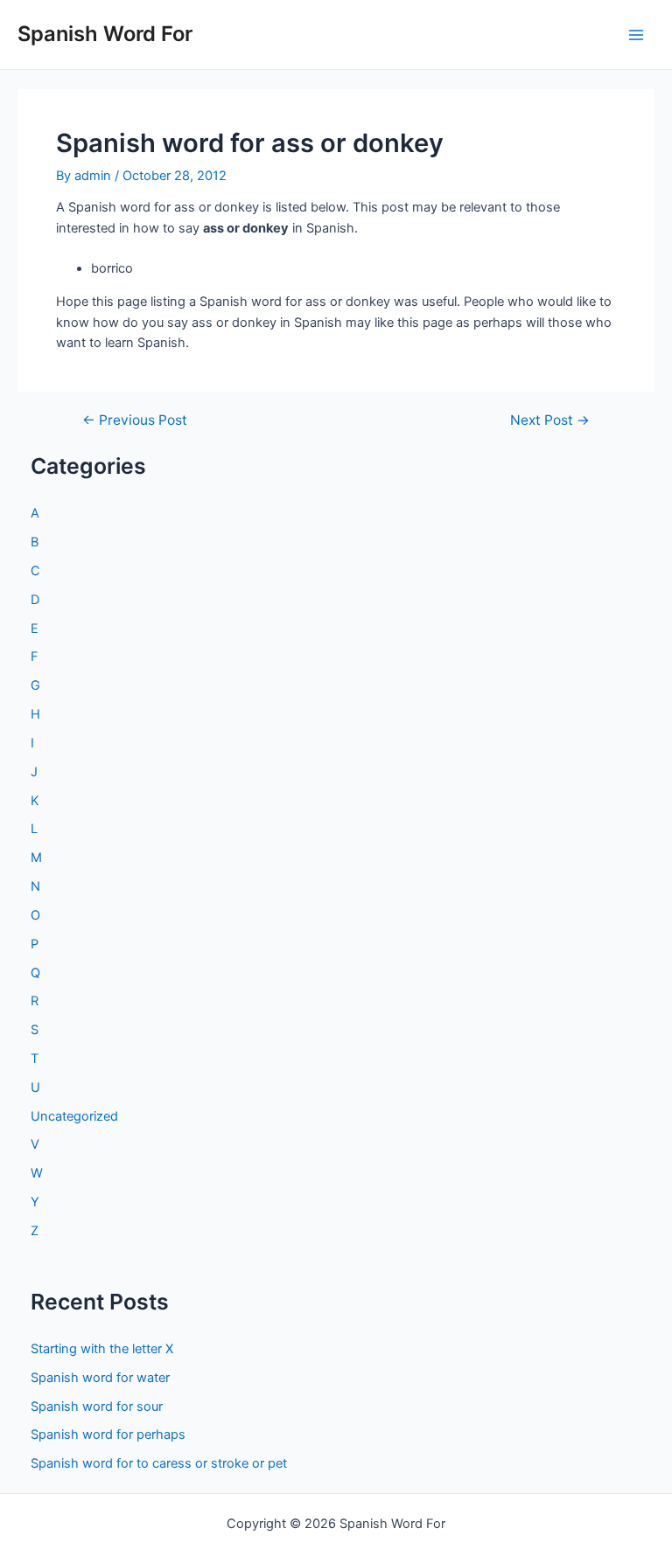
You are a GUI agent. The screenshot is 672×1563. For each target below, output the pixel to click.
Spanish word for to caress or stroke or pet (159, 1463)
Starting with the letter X (102, 1349)
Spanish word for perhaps (108, 1434)
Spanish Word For (105, 33)
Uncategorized (74, 1116)
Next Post (550, 420)
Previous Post (134, 420)
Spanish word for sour (97, 1406)
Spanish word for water (100, 1378)
